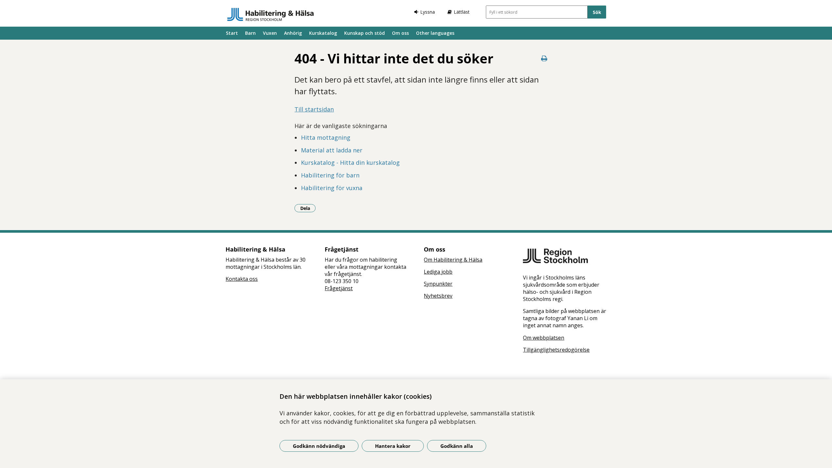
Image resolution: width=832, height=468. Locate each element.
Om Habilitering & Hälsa (453, 259)
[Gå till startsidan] (270, 14)
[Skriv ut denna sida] (544, 58)
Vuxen (270, 33)
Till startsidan (314, 109)
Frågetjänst (339, 288)
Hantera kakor (392, 446)
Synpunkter (438, 283)
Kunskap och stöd (364, 33)
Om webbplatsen (543, 337)
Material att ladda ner (331, 150)
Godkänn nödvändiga (319, 446)
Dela (308, 208)
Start (232, 33)
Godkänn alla (456, 446)
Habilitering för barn (330, 175)
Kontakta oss (242, 278)
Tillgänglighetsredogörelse (556, 349)
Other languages (435, 33)
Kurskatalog (323, 33)
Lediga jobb (438, 271)
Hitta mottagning (325, 137)
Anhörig (293, 33)
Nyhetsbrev (438, 295)
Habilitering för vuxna (331, 188)
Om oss (400, 33)
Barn (250, 33)
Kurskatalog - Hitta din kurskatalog (350, 162)
